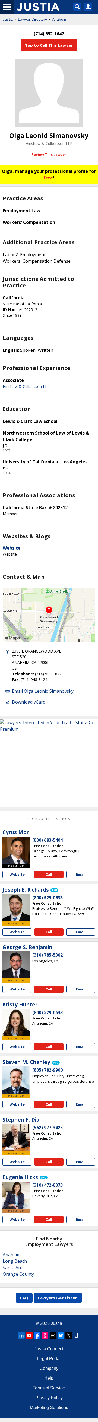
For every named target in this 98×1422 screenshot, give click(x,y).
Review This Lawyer (48, 154)
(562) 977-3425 (47, 1127)
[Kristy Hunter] (16, 1022)
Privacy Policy (49, 1397)
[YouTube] (29, 1335)
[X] (68, 1335)
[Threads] (53, 1335)
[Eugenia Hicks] (16, 1195)
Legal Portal (49, 1358)
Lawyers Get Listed (58, 1297)
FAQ (24, 1297)
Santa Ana (13, 1268)
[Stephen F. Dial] (16, 1137)
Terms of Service (49, 1388)
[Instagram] (45, 1335)
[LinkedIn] (21, 1335)
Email (81, 874)
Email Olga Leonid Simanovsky (43, 691)
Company (49, 1368)
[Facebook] (37, 1335)
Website (12, 548)
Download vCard (28, 702)
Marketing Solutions (49, 1407)
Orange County (18, 1274)
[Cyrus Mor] (16, 850)
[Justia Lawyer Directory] (76, 1335)
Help (48, 1378)
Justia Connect (48, 1349)
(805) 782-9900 (47, 1070)
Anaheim (59, 19)
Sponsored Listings (48, 818)
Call (49, 874)
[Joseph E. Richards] (16, 907)
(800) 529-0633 (47, 898)
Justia (8, 19)
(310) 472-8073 (47, 1185)
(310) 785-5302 (47, 955)
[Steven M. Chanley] (16, 1080)
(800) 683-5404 (47, 840)
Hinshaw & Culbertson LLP (49, 143)
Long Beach (15, 1261)
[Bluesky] (61, 1335)
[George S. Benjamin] (16, 964)
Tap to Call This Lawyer (49, 45)
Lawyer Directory (32, 19)
